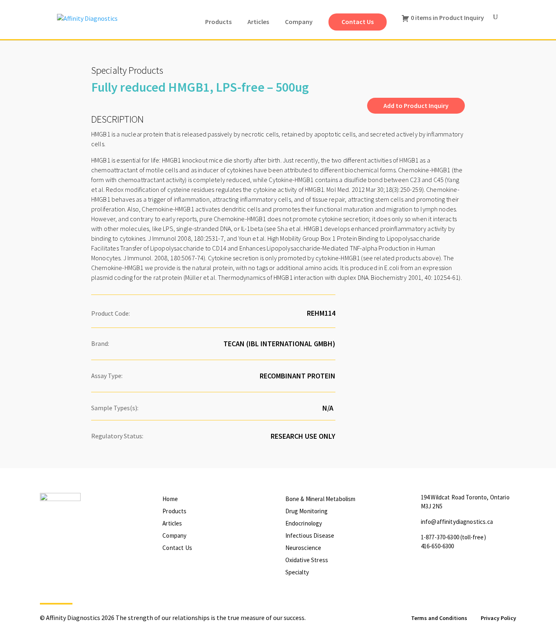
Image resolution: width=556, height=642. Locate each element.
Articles (172, 523)
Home (170, 499)
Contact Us (177, 548)
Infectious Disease (310, 535)
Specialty (297, 572)
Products (174, 511)
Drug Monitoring (306, 511)
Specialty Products (127, 70)
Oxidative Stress (306, 560)
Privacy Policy (498, 618)
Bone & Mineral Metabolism (320, 499)
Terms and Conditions (439, 618)
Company (174, 535)
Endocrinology (303, 523)
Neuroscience (303, 548)
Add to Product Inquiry (416, 105)
